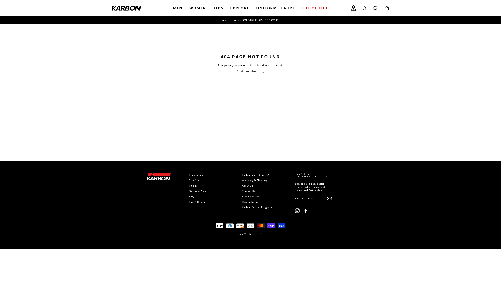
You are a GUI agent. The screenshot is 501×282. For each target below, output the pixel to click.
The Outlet (315, 8)
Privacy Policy (250, 196)
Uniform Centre (275, 8)
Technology (196, 174)
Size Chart (195, 180)
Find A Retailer (198, 201)
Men (178, 8)
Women (197, 8)
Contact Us (248, 191)
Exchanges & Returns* (255, 174)
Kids (218, 8)
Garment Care (197, 191)
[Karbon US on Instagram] (297, 210)
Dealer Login (250, 201)
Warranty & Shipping (254, 180)
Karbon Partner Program (257, 207)
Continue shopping (250, 71)
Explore (239, 8)
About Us (247, 185)
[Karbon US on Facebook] (305, 210)
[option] (250, 20)
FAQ (191, 196)
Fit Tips (193, 185)
